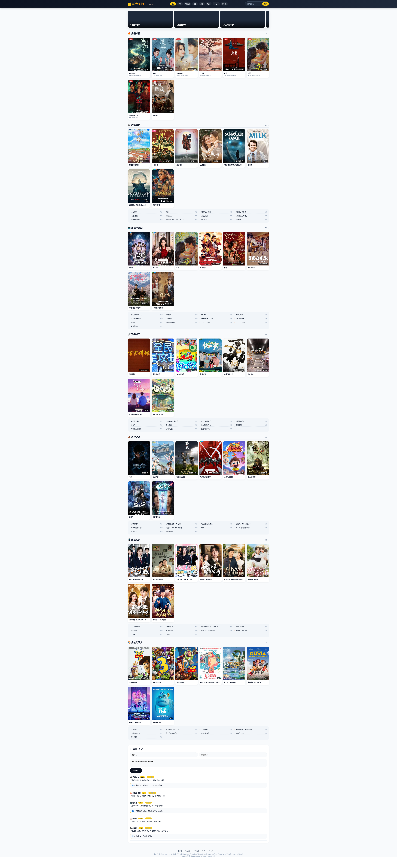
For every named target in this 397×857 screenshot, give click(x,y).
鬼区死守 (216, 220)
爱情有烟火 (146, 326)
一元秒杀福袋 (146, 627)
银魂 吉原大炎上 (146, 733)
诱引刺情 (146, 630)
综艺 (195, 4)
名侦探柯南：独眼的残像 (250, 729)
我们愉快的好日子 (146, 315)
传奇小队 (146, 729)
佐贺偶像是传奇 (216, 733)
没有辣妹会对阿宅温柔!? (181, 524)
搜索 (265, 4)
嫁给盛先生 (181, 627)
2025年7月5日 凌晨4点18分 (181, 220)
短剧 (208, 4)
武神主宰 (146, 532)
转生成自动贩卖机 (216, 524)
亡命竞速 (146, 212)
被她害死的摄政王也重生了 (216, 627)
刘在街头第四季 (146, 429)
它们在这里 (216, 216)
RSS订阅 (196, 851)
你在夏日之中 (181, 322)
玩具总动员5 (216, 729)
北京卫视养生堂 (216, 425)
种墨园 (146, 322)
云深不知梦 (181, 532)
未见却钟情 (181, 630)
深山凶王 (181, 216)
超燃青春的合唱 (250, 421)
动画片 (216, 4)
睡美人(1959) (250, 733)
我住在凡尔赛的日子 (181, 733)
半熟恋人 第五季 (146, 421)
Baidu (204, 851)
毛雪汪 (146, 425)
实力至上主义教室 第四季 (181, 528)
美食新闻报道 (146, 220)
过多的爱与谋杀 (146, 318)
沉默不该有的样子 (250, 216)
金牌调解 (250, 425)
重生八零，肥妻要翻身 (216, 630)
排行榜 (224, 4)
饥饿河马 (250, 220)
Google (211, 851)
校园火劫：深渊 (216, 212)
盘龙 (216, 528)
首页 (173, 4)
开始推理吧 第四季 (181, 421)
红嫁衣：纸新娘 (250, 212)
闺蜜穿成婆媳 (250, 627)
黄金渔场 (181, 425)
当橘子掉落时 (250, 318)
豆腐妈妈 (181, 318)
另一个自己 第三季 (216, 318)
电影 (179, 4)
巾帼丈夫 (181, 634)
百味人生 (216, 315)
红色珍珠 (181, 315)
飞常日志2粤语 (216, 322)
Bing (218, 851)
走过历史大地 (216, 429)
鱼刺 (181, 212)
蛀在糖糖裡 (146, 524)
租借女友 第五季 (146, 528)
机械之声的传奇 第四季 (250, 524)
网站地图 (187, 851)
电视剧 (187, 4)
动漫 (201, 4)
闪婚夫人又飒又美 (250, 630)
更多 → (267, 34)
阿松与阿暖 (250, 315)
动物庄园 (146, 737)
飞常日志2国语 (250, 322)
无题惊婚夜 (146, 216)
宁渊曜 (146, 634)
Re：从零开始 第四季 (250, 528)
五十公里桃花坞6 (216, 421)
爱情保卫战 (181, 429)
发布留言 (136, 771)
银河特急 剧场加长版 (181, 729)
